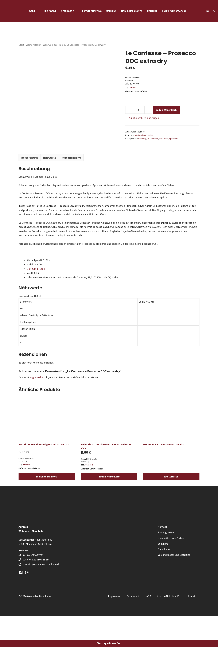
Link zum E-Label (36, 268)
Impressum (114, 596)
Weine (29, 44)
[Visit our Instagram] (26, 572)
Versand (133, 87)
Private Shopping (92, 11)
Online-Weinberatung (174, 11)
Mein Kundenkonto (132, 11)
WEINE (32, 11)
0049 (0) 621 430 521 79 (35, 559)
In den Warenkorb (166, 110)
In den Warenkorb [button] (46, 476)
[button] (214, 11)
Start (21, 44)
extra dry (142, 138)
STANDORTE (67, 11)
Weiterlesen (171, 476)
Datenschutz (133, 596)
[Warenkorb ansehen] (207, 11)
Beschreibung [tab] (29, 157)
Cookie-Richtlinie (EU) (169, 596)
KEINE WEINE (50, 11)
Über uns (111, 11)
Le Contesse (152, 138)
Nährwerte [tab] (49, 157)
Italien (37, 44)
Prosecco (163, 138)
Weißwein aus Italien (54, 44)
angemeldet (36, 377)
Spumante (173, 138)
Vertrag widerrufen (109, 643)
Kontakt (152, 11)
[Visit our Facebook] (21, 572)
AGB (148, 596)
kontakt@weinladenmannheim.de (41, 564)
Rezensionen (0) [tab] (71, 157)
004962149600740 (33, 554)
